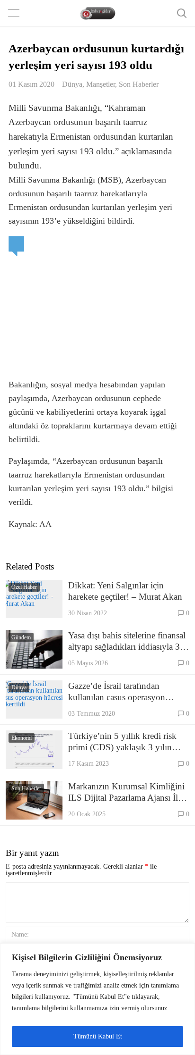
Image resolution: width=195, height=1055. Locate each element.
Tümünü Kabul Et (97, 1036)
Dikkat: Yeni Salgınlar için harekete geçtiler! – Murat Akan (125, 591)
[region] (97, 999)
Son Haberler (139, 84)
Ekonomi (21, 738)
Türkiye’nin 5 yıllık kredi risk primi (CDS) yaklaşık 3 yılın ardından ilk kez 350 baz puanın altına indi (126, 742)
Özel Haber (24, 587)
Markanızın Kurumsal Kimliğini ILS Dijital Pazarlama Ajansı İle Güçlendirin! (126, 792)
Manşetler (100, 84)
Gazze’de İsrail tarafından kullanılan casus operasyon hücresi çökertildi (116, 692)
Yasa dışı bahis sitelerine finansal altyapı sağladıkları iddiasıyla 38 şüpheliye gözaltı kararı (127, 641)
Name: (20, 934)
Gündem (21, 637)
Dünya (72, 84)
